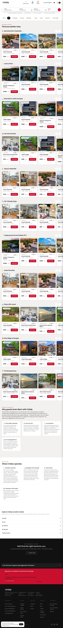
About (41, 604)
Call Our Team (32, 552)
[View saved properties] (54, 2)
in (51, 624)
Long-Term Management (10, 611)
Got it (21, 624)
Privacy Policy (43, 614)
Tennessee (32, 604)
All (8, 18)
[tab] (25, 2)
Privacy (7, 625)
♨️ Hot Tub (47, 18)
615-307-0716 (8, 595)
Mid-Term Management (10, 608)
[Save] (17, 35)
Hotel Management (9, 613)
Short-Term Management (10, 606)
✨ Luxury (35, 18)
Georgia (32, 608)
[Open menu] (58, 2)
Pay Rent (52, 611)
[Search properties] (59, 9)
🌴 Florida (22, 18)
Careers (41, 608)
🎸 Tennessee (14, 18)
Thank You (42, 617)
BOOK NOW (14, 56)
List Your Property (47, 2)
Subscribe (39, 581)
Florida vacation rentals (52, 470)
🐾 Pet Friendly (55, 18)
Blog (41, 606)
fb (57, 624)
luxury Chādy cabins (32, 471)
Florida (31, 606)
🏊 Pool (41, 18)
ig (54, 624)
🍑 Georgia (28, 18)
